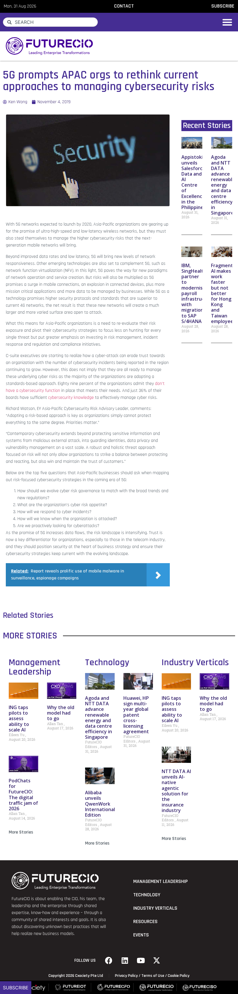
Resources (145, 921)
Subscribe (15, 988)
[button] (227, 22)
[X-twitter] (156, 960)
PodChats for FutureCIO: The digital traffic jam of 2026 (23, 794)
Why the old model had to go (60, 713)
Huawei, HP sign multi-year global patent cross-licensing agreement (136, 715)
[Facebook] (109, 960)
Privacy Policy (126, 975)
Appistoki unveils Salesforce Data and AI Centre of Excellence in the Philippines (193, 182)
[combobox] (50, 22)
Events (141, 935)
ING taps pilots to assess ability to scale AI (19, 718)
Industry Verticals (195, 662)
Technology (107, 662)
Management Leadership (34, 667)
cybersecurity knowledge (70, 398)
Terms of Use (152, 975)
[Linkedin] (125, 960)
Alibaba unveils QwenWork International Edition (100, 803)
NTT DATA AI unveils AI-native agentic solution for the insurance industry (176, 790)
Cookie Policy (179, 975)
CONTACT (124, 6)
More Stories (21, 832)
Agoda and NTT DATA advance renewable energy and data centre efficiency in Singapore (223, 185)
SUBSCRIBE (222, 6)
